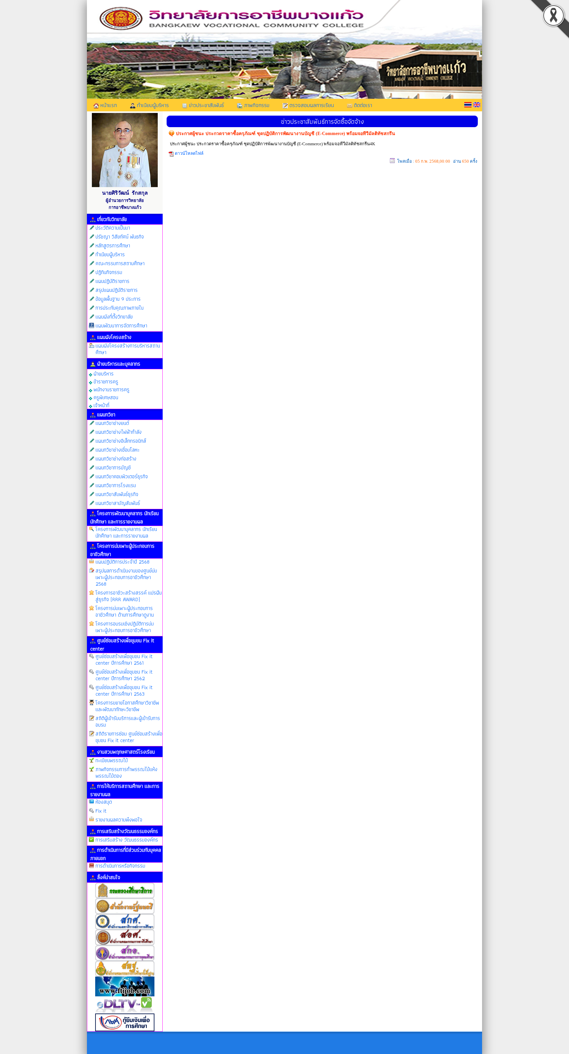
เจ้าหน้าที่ (100, 405)
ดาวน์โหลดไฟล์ (189, 153)
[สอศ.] (124, 944)
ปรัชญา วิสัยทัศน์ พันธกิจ (119, 237)
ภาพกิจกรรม (255, 105)
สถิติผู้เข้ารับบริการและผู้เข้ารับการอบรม (127, 721)
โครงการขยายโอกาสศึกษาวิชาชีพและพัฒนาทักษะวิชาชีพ (127, 706)
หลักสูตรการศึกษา (112, 245)
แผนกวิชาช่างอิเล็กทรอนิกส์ (120, 441)
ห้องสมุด (103, 802)
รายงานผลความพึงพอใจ (118, 820)
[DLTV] (124, 1013)
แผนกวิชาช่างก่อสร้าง (115, 459)
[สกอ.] (124, 960)
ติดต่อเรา (362, 105)
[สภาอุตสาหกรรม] (124, 995)
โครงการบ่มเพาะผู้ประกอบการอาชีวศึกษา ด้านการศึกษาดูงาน (124, 611)
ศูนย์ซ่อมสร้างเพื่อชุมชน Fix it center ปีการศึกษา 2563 (123, 690)
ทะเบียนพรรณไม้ (111, 760)
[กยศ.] (124, 1030)
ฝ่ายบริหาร (103, 373)
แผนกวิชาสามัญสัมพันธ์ (117, 503)
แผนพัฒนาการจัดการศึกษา (121, 325)
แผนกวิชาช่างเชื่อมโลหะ (117, 450)
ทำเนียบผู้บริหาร (152, 105)
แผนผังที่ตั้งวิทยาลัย (114, 317)
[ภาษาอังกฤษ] (476, 104)
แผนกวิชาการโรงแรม (115, 485)
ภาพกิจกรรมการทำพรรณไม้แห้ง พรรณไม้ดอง (126, 772)
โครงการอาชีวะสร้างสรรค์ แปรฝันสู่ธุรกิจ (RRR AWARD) (128, 596)
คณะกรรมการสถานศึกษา (120, 263)
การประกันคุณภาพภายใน (119, 308)
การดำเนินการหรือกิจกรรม (120, 866)
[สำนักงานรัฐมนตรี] (124, 913)
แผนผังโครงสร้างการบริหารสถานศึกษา (127, 349)
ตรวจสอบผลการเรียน (311, 105)
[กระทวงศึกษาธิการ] (124, 897)
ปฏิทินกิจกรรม (108, 272)
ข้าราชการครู (105, 381)
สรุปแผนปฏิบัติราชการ (116, 290)
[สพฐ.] (124, 976)
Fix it (100, 811)
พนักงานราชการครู (110, 389)
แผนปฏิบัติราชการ (112, 281)
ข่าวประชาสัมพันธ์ (205, 105)
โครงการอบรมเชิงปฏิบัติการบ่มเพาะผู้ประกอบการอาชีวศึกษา (124, 627)
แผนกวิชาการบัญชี (113, 467)
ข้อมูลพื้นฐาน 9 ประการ (118, 299)
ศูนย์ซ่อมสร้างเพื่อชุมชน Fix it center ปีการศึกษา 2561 (123, 659)
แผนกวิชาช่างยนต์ (112, 423)
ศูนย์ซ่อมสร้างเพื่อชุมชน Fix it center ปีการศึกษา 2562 (123, 675)
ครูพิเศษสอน (105, 397)
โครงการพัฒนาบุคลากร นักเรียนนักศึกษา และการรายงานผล (126, 532)
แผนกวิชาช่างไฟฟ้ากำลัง (118, 432)
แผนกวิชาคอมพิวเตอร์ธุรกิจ (121, 476)
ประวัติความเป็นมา (112, 228)
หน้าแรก (108, 105)
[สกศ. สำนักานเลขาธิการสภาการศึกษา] (124, 929)
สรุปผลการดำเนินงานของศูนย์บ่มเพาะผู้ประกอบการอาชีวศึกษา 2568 (126, 577)
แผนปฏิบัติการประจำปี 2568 (122, 562)
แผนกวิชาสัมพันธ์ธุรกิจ (116, 494)
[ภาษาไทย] (468, 104)
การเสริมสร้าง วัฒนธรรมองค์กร (126, 840)
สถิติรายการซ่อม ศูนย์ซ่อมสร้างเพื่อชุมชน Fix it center (128, 737)
